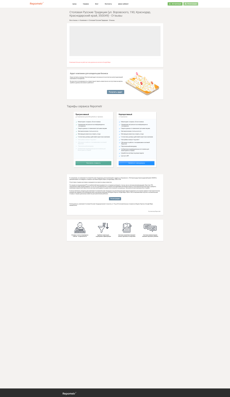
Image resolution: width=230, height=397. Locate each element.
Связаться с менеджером (136, 163)
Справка (86, 4)
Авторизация (176, 4)
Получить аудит (115, 92)
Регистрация (192, 4)
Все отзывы (73, 20)
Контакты (108, 4)
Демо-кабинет (123, 4)
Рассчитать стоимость (93, 163)
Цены (75, 4)
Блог (96, 4)
